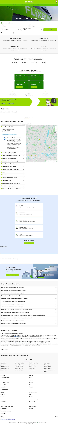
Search (50, 29)
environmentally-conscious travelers (21, 342)
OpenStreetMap (52, 160)
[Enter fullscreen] (56, 132)
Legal (15, 422)
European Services (4, 389)
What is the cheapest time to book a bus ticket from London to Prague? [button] (16, 309)
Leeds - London (47, 363)
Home (2, 9)
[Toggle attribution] (56, 161)
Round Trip (12, 22)
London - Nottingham (33, 363)
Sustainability (3, 408)
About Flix (3, 394)
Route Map (3, 380)
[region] (41, 143)
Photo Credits (24, 422)
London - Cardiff (32, 368)
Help (30, 394)
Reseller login (3, 413)
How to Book (32, 401)
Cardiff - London (32, 366)
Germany (31, 380)
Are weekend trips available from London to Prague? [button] (12, 304)
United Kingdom (11, 9)
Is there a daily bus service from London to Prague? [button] (12, 293)
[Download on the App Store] (11, 419)
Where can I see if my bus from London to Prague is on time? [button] (14, 298)
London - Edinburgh (47, 368)
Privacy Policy (19, 422)
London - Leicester (19, 368)
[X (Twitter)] (56, 419)
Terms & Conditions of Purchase (7, 403)
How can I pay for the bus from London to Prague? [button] (12, 295)
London (17, 9)
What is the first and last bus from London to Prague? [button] (13, 320)
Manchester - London (19, 363)
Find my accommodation (7, 32)
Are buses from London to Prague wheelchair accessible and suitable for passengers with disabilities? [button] (23, 315)
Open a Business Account (6, 411)
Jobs (2, 399)
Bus (6, 9)
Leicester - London (19, 366)
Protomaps (47, 160)
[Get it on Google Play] (4, 419)
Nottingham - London (19, 369)
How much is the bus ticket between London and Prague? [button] (13, 290)
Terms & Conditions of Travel (7, 406)
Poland (30, 384)
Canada (31, 377)
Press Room (3, 401)
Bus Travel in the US (5, 382)
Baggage (31, 408)
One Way (5, 22)
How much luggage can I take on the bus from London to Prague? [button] (15, 312)
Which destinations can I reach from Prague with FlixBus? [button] (13, 301)
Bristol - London (4, 364)
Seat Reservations (33, 406)
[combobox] (15, 26)
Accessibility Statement (32, 422)
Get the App (3, 387)
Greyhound (3, 396)
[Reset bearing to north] (56, 130)
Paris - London (32, 364)
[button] (13, 127)
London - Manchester (19, 364)
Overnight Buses (4, 384)
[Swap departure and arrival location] (29, 26)
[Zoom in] (56, 127)
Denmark (31, 387)
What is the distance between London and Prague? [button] (12, 306)
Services (31, 396)
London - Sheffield (47, 366)
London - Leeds (32, 369)
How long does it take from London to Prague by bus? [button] (12, 287)
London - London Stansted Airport (49, 370)
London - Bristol (4, 369)
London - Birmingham (5, 368)
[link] (29, 271)
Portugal (31, 382)
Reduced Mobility (32, 403)
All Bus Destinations (5, 377)
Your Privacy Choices (42, 422)
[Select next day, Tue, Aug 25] (20, 29)
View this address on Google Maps (9, 134)
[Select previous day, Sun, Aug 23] (18, 29)
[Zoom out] (56, 128)
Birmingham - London (5, 366)
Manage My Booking (33, 399)
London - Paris (3, 363)
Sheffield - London (47, 364)
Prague (31, 117)
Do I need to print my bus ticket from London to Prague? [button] (13, 323)
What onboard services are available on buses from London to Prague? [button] (16, 318)
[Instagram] (55, 419)
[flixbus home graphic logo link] (29, 2)
